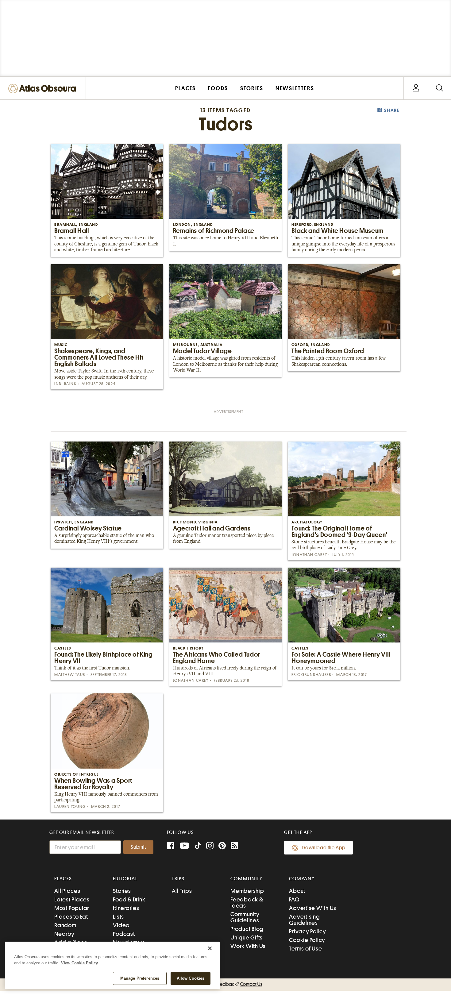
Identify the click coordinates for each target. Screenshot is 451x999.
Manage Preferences (139, 978)
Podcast (124, 934)
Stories (122, 891)
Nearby (64, 934)
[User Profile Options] (416, 88)
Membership (247, 891)
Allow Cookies (191, 978)
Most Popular (71, 908)
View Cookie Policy (79, 963)
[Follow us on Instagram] (210, 846)
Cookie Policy (307, 940)
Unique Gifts (246, 937)
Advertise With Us (312, 908)
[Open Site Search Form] (439, 88)
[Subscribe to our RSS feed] (234, 846)
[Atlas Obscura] (43, 89)
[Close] (210, 948)
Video (121, 925)
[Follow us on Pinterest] (222, 846)
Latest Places (72, 899)
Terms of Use (305, 948)
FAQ (294, 899)
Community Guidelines (245, 917)
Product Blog (247, 929)
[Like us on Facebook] (170, 846)
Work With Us (248, 946)
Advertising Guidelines (304, 920)
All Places (67, 891)
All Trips (182, 891)
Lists (118, 917)
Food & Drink (129, 899)
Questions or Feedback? (225, 984)
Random (65, 925)
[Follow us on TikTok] (198, 847)
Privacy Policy (307, 931)
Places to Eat (71, 917)
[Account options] (416, 88)
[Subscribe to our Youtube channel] (184, 846)
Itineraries (126, 908)
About (297, 891)
